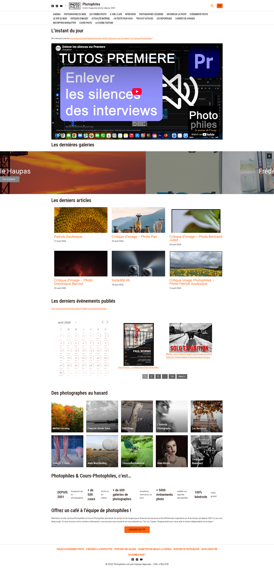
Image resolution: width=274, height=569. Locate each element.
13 (83, 350)
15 (98, 350)
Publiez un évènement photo (70, 549)
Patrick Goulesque (68, 237)
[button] (212, 5)
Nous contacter (209, 549)
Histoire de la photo (176, 14)
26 (76, 365)
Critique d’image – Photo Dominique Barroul (73, 282)
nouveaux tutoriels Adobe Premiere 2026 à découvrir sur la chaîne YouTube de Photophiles (111, 38)
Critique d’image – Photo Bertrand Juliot (195, 238)
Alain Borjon (163, 463)
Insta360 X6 (121, 280)
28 (68, 335)
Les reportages (164, 18)
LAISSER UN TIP (137, 529)
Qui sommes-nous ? (137, 554)
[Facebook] (52, 6)
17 (61, 358)
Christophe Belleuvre (133, 463)
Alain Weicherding (97, 463)
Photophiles (91, 4)
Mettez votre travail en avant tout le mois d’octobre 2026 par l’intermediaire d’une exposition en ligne (189, 355)
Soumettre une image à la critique (154, 549)
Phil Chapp (128, 428)
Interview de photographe (186, 549)
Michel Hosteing (61, 428)
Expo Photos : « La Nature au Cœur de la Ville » (138, 367)
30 (83, 335)
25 (68, 365)
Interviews (130, 14)
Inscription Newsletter (64, 22)
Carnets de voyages (185, 18)
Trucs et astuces (144, 18)
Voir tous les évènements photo (65, 309)
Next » (182, 376)
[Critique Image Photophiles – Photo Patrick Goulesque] (196, 271)
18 (68, 358)
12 (76, 350)
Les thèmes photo (97, 14)
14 (90, 350)
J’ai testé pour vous (123, 18)
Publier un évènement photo (94, 309)
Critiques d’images (79, 18)
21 (90, 358)
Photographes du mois (75, 14)
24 (61, 365)
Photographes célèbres (151, 14)
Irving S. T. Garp (61, 463)
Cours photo (85, 22)
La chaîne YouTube (104, 22)
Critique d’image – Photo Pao (134, 237)
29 (76, 335)
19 (76, 358)
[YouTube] (61, 6)
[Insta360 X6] (138, 276)
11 (68, 350)
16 (105, 350)
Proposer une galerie (125, 549)
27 (61, 335)
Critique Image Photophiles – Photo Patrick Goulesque (191, 282)
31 (90, 335)
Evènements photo (199, 14)
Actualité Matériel (101, 18)
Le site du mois (60, 18)
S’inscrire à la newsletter (99, 549)
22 (98, 358)
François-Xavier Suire (99, 428)
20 (83, 358)
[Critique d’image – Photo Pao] (138, 222)
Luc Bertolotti (199, 428)
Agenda (57, 14)
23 (105, 358)
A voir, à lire (116, 14)
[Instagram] (57, 6)
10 (61, 350)
